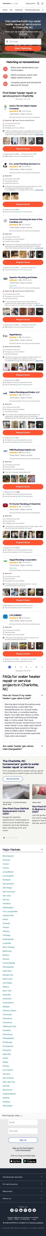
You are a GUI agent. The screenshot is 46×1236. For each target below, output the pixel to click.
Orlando (6, 923)
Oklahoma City (9, 1026)
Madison (6, 1102)
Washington (8, 907)
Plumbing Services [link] (32, 10)
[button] (6, 140)
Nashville (7, 1054)
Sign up (23, 1140)
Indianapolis (8, 939)
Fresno (6, 868)
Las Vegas (7, 983)
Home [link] (5, 10)
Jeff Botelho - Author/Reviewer (14, 802)
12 (36, 667)
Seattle (6, 1098)
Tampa (6, 927)
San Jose (7, 895)
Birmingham (8, 856)
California (17, 1218)
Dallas (5, 1062)
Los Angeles (8, 876)
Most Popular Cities (11, 1116)
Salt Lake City (9, 1082)
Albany (6, 987)
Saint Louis (7, 979)
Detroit (6, 959)
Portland (7, 1030)
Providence (8, 1046)
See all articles (12, 779)
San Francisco (9, 892)
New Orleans (9, 947)
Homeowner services (12, 1177)
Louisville (7, 943)
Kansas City (8, 975)
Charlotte (7, 999)
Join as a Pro (30, 4)
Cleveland (7, 1018)
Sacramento (8, 884)
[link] (23, 111)
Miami (5, 919)
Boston (6, 955)
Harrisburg (7, 1034)
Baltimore (7, 951)
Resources (7, 1191)
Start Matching (23, 48)
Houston (6, 1074)
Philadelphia (8, 1038)
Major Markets (11, 849)
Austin (5, 1058)
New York (7, 991)
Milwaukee (7, 1106)
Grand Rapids (9, 963)
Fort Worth (8, 1070)
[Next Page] (42, 667)
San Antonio (8, 1078)
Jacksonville (8, 915)
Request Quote (23, 149)
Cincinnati (7, 1014)
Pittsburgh (7, 1042)
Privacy (10, 1218)
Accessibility (34, 1218)
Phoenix (6, 860)
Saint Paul (7, 971)
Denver (6, 899)
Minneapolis (8, 967)
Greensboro (8, 1003)
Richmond (7, 1090)
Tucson (6, 864)
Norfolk (6, 1086)
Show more (39, 134)
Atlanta (6, 931)
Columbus (7, 1022)
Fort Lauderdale (10, 911)
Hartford (6, 903)
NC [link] (11, 10)
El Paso (6, 1066)
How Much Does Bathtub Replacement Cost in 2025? (16, 811)
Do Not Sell (25, 1218)
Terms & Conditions (36, 1223)
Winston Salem (9, 1010)
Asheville (7, 995)
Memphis (7, 1050)
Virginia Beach (9, 1094)
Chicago (6, 935)
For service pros (10, 1184)
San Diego (7, 888)
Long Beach (8, 872)
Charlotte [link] (19, 10)
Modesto (7, 880)
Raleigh (6, 1006)
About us (7, 1198)
